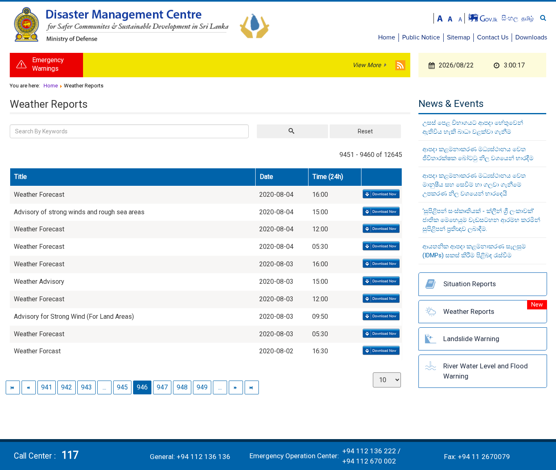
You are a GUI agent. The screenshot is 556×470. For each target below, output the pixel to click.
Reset (365, 131)
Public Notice (421, 37)
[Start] (12, 387)
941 (46, 387)
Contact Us (492, 37)
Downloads (531, 37)
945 (122, 387)
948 (182, 387)
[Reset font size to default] (450, 18)
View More (366, 65)
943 (86, 387)
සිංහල (510, 18)
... (104, 387)
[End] (251, 387)
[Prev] (28, 387)
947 (162, 387)
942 (66, 387)
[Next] (235, 387)
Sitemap (458, 37)
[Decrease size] (460, 18)
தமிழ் (527, 18)
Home (386, 37)
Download (380, 194)
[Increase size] (440, 18)
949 (202, 387)
